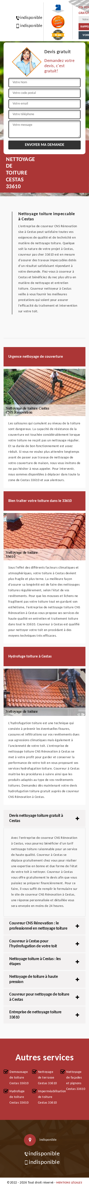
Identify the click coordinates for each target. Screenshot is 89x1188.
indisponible (28, 18)
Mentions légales (69, 1182)
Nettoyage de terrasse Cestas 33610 (47, 1077)
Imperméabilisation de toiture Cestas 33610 (47, 1097)
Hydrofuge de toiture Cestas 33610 (18, 1097)
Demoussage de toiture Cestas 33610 (18, 1077)
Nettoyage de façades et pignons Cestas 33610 (75, 1080)
